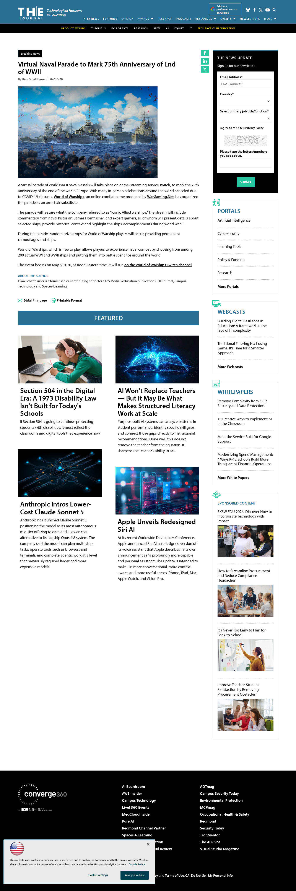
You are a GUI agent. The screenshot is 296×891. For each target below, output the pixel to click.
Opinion (128, 18)
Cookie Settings (98, 874)
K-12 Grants (119, 28)
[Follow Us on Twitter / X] (261, 10)
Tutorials (98, 28)
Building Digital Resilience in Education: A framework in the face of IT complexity (242, 325)
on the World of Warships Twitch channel (158, 264)
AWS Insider (132, 793)
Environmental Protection (221, 800)
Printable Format (69, 300)
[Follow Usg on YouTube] (267, 10)
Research (165, 18)
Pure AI (128, 821)
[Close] (148, 844)
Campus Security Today (219, 793)
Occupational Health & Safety (224, 814)
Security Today (212, 828)
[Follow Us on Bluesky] (248, 10)
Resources (203, 18)
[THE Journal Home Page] (50, 12)
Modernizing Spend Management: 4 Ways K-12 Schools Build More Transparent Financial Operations (245, 459)
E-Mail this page (35, 300)
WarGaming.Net (160, 196)
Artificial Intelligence (234, 220)
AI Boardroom (133, 786)
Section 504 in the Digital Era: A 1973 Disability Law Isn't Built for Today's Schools (58, 402)
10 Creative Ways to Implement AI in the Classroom (245, 421)
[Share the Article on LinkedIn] (204, 61)
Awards (143, 18)
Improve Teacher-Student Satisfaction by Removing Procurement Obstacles (238, 689)
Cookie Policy (137, 864)
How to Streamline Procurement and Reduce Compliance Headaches (244, 575)
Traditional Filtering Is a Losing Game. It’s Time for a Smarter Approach (242, 348)
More (268, 18)
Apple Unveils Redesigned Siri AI (157, 525)
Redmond (208, 821)
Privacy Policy (254, 128)
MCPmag (207, 807)
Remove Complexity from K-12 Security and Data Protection (242, 403)
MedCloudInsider (136, 814)
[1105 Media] (44, 833)
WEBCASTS (231, 311)
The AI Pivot (210, 841)
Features (110, 18)
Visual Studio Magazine (219, 848)
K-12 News (91, 18)
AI (167, 28)
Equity (179, 28)
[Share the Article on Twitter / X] (204, 69)
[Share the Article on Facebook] (204, 53)
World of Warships (69, 196)
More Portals (228, 286)
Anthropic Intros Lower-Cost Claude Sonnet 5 (55, 508)
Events (226, 18)
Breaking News (30, 53)
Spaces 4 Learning (137, 835)
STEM (156, 28)
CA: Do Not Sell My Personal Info (209, 875)
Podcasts (184, 18)
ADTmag (207, 786)
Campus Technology (139, 800)
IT (191, 28)
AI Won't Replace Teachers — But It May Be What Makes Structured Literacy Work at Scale (156, 402)
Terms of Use (174, 875)
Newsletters (250, 18)
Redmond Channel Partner (144, 828)
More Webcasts (230, 366)
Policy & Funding (231, 259)
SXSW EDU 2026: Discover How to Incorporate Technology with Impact (245, 516)
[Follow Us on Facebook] (254, 10)
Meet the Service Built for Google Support (244, 439)
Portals (229, 210)
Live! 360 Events (135, 807)
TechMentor (210, 835)
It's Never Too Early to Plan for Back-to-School (242, 632)
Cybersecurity (228, 233)
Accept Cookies (134, 875)
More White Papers (233, 477)
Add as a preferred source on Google (226, 9)
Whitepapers (235, 391)
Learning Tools (229, 246)
